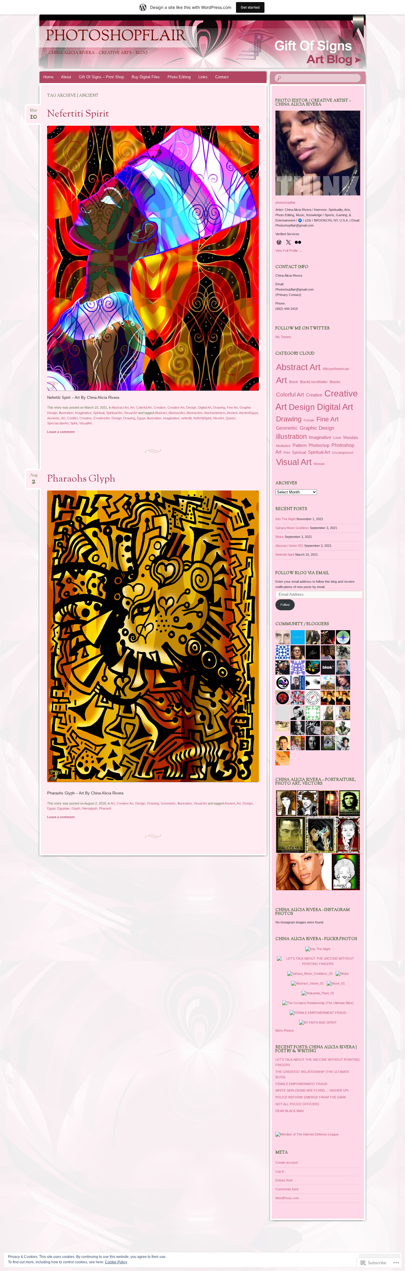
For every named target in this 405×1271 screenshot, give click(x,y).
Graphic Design (317, 428)
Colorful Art (144, 407)
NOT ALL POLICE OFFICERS (297, 1104)
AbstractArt (176, 413)
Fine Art (232, 407)
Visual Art (130, 413)
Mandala (350, 438)
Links (203, 77)
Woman (319, 464)
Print (286, 452)
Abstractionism (214, 413)
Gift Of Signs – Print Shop (101, 77)
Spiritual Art (114, 413)
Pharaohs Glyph (81, 479)
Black (293, 382)
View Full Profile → (288, 250)
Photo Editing (179, 77)
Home (48, 77)
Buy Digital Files (146, 77)
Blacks (335, 382)
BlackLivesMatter (314, 382)
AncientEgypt (248, 413)
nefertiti (186, 418)
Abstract (161, 413)
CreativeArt (101, 418)
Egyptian (63, 808)
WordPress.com (287, 1198)
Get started (250, 7)
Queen (230, 418)
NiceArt (218, 418)
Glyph (75, 808)
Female (309, 420)
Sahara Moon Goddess (292, 528)
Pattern (300, 445)
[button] (285, 803)
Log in (279, 1171)
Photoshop (319, 445)
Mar (33, 112)
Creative (160, 407)
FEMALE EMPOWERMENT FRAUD (301, 1084)
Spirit (73, 423)
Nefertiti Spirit (78, 114)
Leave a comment (61, 432)
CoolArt (72, 418)
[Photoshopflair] (201, 41)
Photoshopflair (116, 36)
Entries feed (284, 1180)
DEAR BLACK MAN (289, 1111)
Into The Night (285, 519)
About (66, 77)
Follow (285, 604)
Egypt (141, 418)
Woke (279, 537)
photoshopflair (285, 202)
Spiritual (98, 413)
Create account (286, 1162)
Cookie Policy (116, 1262)
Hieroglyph (89, 808)
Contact (222, 77)
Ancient (232, 413)
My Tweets (283, 337)
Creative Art (176, 407)
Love (337, 438)
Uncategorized (342, 452)
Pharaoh (105, 808)
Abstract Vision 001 (289, 545)
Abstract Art (120, 407)
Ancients (53, 418)
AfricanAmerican (336, 369)
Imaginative (83, 413)
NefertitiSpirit (202, 418)
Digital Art (204, 407)
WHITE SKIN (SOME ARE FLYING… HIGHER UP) (312, 1090)
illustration (66, 413)
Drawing (219, 407)
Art (132, 407)
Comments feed (286, 1189)
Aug (33, 477)
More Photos (284, 1030)
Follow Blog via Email (302, 573)
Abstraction (194, 413)
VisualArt (85, 423)
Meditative (283, 445)
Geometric (168, 803)
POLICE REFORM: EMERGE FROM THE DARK (310, 1097)
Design (191, 407)
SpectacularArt (57, 423)
